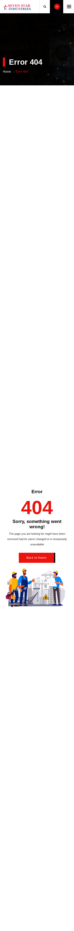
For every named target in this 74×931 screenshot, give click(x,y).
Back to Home (36, 557)
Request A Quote (56, 6)
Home (7, 71)
